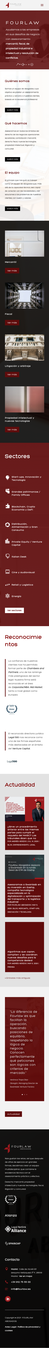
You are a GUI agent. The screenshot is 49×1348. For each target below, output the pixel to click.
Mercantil (10, 262)
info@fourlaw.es (21, 1284)
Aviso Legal (10, 1323)
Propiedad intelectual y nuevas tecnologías (19, 419)
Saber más (12, 110)
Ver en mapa (25, 1272)
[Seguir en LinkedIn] (8, 1295)
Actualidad (13, 1110)
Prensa (11, 963)
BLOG (10, 845)
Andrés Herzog (19, 841)
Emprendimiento (21, 845)
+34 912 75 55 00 (21, 1277)
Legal (32, 845)
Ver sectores (14, 610)
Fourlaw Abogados (21, 905)
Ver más (12, 270)
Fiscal (8, 314)
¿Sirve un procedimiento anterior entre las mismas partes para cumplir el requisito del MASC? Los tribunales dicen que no (23, 832)
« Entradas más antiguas (17, 974)
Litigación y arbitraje (18, 366)
